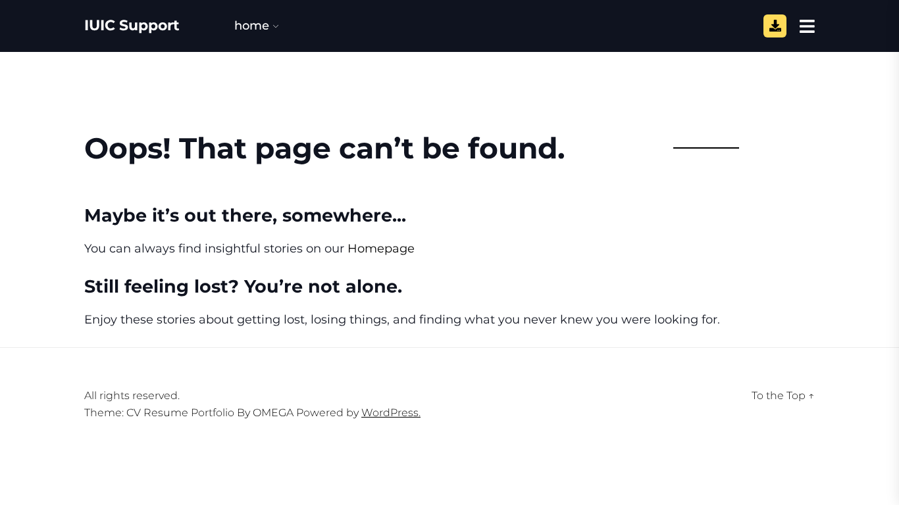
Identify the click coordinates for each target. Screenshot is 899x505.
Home (251, 26)
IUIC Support (132, 25)
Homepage (381, 248)
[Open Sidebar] (807, 26)
